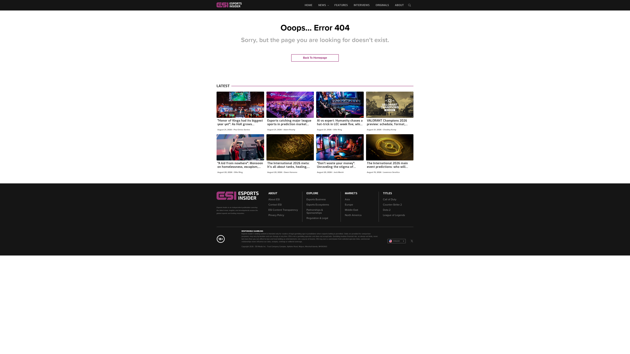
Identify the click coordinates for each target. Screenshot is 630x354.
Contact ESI (275, 204)
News (322, 5)
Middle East (351, 210)
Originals (382, 5)
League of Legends (394, 215)
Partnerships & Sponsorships (314, 211)
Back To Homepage (315, 57)
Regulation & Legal (317, 218)
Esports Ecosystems (317, 204)
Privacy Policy (276, 215)
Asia (347, 199)
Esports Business (316, 199)
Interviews (362, 5)
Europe (349, 204)
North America (353, 215)
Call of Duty (389, 199)
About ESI (274, 199)
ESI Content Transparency (283, 210)
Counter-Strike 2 (392, 204)
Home (308, 5)
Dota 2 (386, 210)
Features (341, 5)
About (399, 5)
